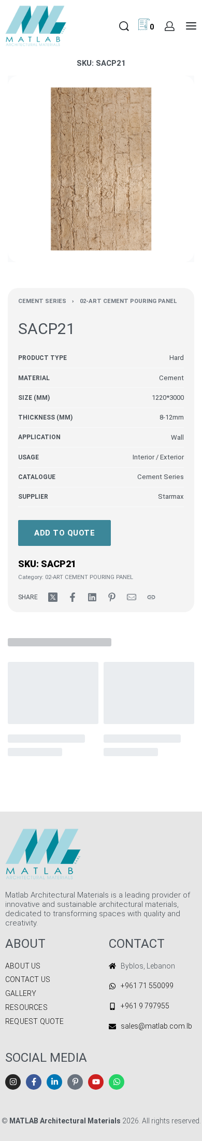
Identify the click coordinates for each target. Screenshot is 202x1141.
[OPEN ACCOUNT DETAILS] (169, 26)
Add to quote (64, 533)
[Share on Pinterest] (112, 597)
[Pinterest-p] (75, 1082)
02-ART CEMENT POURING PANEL (128, 301)
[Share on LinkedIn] (92, 597)
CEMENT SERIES (42, 301)
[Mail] (131, 597)
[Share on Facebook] (72, 597)
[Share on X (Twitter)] (52, 597)
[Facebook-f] (33, 1082)
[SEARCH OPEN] (124, 26)
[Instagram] (13, 1082)
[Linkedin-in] (54, 1082)
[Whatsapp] (116, 1082)
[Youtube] (96, 1082)
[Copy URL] (151, 597)
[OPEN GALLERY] (101, 169)
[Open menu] (191, 26)
